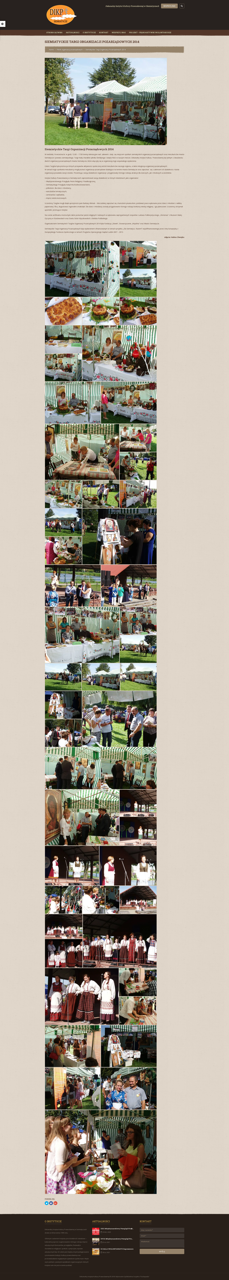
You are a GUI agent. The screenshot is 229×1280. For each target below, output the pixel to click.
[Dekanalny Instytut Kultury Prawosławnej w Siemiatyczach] (61, 26)
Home (51, 49)
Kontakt (103, 32)
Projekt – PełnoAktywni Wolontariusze (150, 32)
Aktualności (72, 32)
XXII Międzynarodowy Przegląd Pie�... (117, 1229)
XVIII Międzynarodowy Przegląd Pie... (117, 1239)
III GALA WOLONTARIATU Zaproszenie (117, 1249)
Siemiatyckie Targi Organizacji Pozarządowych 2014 (79, 149)
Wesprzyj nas (169, 6)
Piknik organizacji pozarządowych (70, 49)
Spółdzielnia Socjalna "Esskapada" (136, 1276)
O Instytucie (89, 32)
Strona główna (54, 32)
